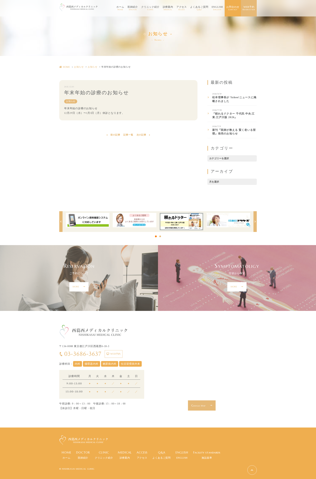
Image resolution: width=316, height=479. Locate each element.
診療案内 (168, 8)
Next (255, 221)
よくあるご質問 (199, 8)
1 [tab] (156, 236)
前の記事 (115, 135)
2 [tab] (160, 236)
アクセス (181, 8)
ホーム (120, 8)
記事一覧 (128, 135)
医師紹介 (133, 8)
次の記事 (141, 135)
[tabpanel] (87, 220)
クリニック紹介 (150, 8)
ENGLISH (217, 8)
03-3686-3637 (82, 354)
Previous (61, 221)
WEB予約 (249, 8)
